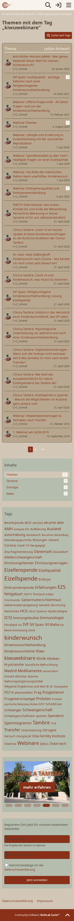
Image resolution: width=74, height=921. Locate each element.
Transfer (12, 730)
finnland (39, 594)
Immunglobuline (26, 618)
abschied (37, 523)
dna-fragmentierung (18, 552)
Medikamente (30, 670)
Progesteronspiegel (19, 698)
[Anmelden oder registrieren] (58, 5)
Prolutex (43, 698)
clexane (53, 540)
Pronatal (57, 699)
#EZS (28, 523)
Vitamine (10, 744)
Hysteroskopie (57, 611)
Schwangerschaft (37, 709)
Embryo (45, 579)
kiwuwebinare (19, 658)
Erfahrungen (46, 587)
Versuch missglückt (17, 736)
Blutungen (40, 540)
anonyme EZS (21, 529)
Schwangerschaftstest (19, 716)
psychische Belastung (16, 704)
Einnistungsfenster (19, 563)
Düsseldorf (60, 552)
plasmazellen (24, 692)
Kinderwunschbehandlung (25, 645)
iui (20, 625)
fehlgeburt (13, 593)
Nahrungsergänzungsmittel (23, 681)
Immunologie (52, 617)
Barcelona (47, 535)
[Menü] (69, 5)
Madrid (10, 670)
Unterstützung (31, 730)
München (33, 676)
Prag (37, 692)
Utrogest (49, 730)
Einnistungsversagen (51, 563)
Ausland (54, 528)
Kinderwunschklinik (19, 651)
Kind (32, 630)
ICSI (8, 617)
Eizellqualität (49, 570)
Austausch (33, 535)
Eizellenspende (20, 570)
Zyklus (44, 744)
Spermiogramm (18, 722)
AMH (8, 528)
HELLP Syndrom (38, 611)
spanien (41, 716)
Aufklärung (38, 529)
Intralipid (10, 625)
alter (60, 522)
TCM (53, 723)
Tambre (41, 722)
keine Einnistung (16, 630)
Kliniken (53, 658)
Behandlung (61, 535)
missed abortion (15, 676)
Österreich (58, 743)
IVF (26, 624)
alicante (50, 522)
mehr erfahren (37, 787)
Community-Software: (37, 915)
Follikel (49, 594)
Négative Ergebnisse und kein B (26, 686)
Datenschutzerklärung (19, 869)
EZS (62, 587)
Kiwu (40, 651)
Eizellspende (21, 578)
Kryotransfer (14, 664)
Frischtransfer (12, 600)
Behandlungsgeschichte (18, 540)
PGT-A (9, 692)
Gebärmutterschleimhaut (41, 600)
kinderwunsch (23, 637)
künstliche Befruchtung (41, 665)
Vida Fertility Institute (48, 736)
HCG (24, 610)
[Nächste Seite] (42, 450)
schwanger (13, 710)
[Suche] (48, 5)
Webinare (28, 743)
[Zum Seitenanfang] (67, 915)
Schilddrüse (53, 704)
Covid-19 (23, 545)
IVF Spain (37, 624)
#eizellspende (14, 523)
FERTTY (28, 594)
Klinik (41, 658)
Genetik (44, 605)
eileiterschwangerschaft (23, 557)
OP (51, 686)
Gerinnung (57, 605)
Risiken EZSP (37, 704)
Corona (10, 545)
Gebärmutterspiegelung (21, 605)
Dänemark (43, 551)
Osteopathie (61, 686)
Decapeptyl (37, 545)
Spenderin (56, 715)
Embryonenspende (19, 587)
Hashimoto (11, 611)
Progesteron (53, 692)
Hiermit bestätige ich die (23, 867)
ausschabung (14, 534)
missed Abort (50, 671)
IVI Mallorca (54, 624)
